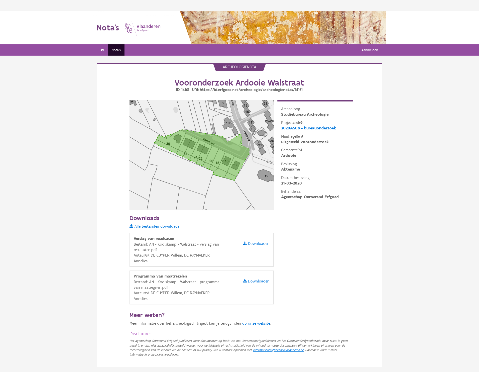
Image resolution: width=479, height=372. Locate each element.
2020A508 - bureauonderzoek (308, 128)
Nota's (116, 50)
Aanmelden (369, 50)
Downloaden (258, 243)
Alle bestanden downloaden (158, 226)
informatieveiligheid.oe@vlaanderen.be (278, 350)
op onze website (256, 323)
